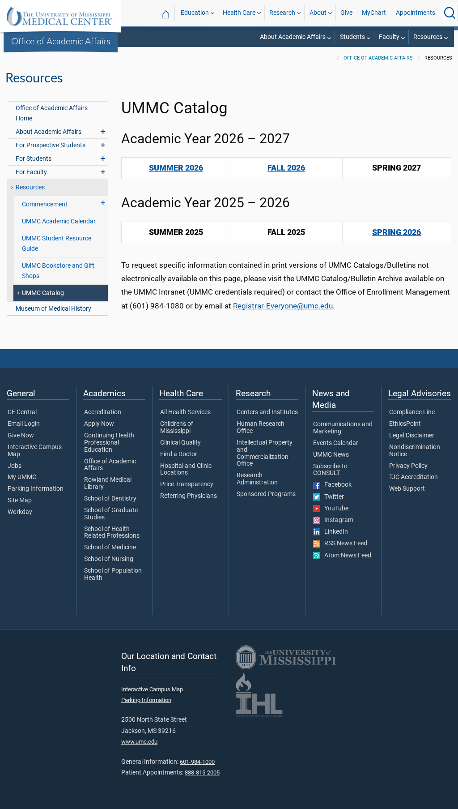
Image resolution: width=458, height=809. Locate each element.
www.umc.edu (139, 741)
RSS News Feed (343, 543)
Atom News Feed (345, 555)
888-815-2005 (202, 772)
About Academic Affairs (293, 37)
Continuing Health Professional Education (109, 443)
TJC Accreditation (413, 477)
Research (282, 13)
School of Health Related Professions (112, 533)
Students (352, 37)
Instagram (336, 520)
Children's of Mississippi (176, 427)
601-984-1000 (197, 761)
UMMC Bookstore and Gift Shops (58, 271)
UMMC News (331, 454)
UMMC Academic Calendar (59, 221)
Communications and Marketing (343, 428)
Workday (20, 512)
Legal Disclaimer (411, 435)
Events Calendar (335, 443)
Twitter (332, 497)
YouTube (334, 508)
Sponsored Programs (266, 494)
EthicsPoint (405, 424)
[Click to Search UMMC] (450, 13)
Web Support (407, 488)
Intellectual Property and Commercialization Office (265, 453)
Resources (427, 37)
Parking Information (36, 488)
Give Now (21, 435)
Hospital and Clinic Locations (186, 469)
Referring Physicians (188, 496)
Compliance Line (412, 412)
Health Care (239, 13)
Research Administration (257, 479)
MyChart (374, 13)
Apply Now (99, 424)
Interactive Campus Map (35, 451)
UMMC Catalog (43, 293)
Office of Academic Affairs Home (52, 113)
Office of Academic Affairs (60, 40)
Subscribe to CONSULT (330, 470)
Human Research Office (260, 427)
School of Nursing (108, 559)
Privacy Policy (408, 466)
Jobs (14, 466)
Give (346, 13)
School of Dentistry (110, 498)
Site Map (20, 500)
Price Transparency (186, 484)
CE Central (22, 412)
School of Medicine (110, 547)
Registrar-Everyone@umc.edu (283, 305)
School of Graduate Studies (111, 514)
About (318, 13)
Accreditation (102, 412)
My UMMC (22, 477)
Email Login (24, 424)
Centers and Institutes (267, 412)
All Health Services (185, 412)
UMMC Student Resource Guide (56, 244)
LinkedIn (334, 531)
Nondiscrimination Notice (414, 451)
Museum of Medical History (53, 308)
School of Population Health (113, 574)
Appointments (415, 13)
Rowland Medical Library (107, 483)
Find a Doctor (178, 454)
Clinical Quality (180, 442)
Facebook (336, 484)
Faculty (389, 37)
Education (195, 13)
